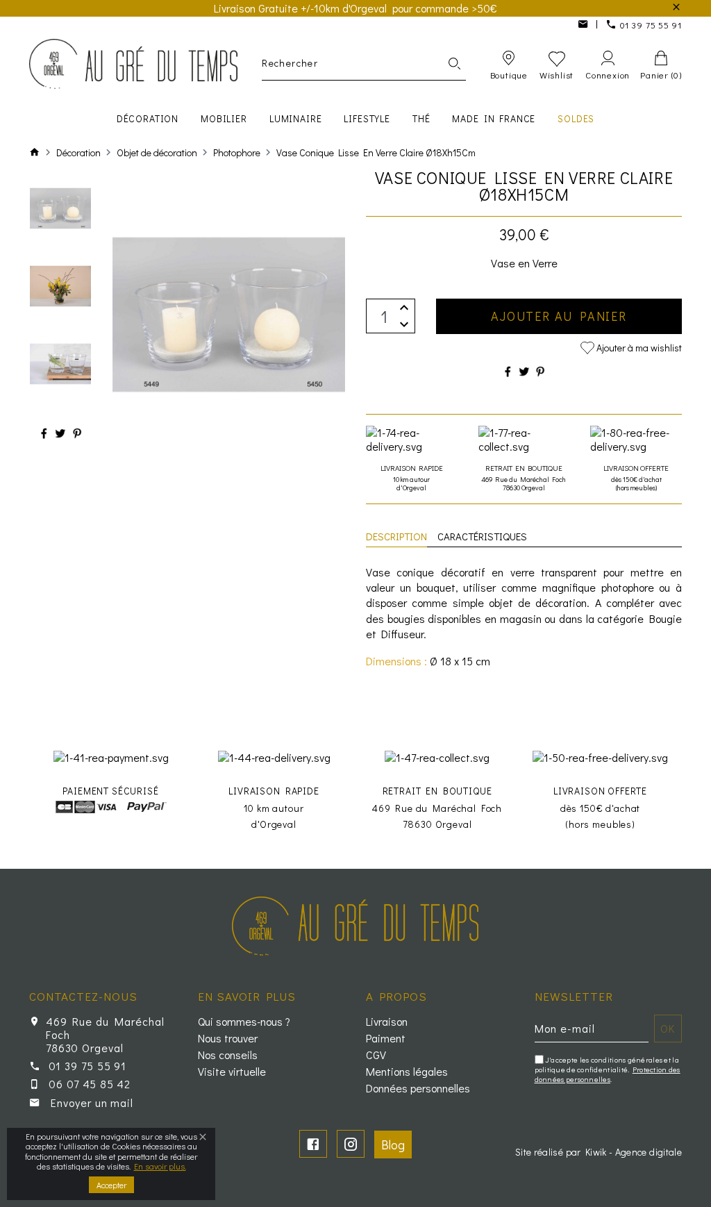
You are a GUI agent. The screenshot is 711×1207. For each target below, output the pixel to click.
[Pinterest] (77, 433)
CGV (376, 1055)
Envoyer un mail (92, 1102)
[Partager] (44, 433)
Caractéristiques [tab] (482, 536)
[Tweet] (60, 433)
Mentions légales (407, 1072)
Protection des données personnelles (607, 1074)
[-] (404, 324)
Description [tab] (396, 536)
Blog (393, 1144)
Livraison (387, 1022)
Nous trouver (228, 1038)
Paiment (385, 1038)
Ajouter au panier (559, 316)
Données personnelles (418, 1088)
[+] (404, 307)
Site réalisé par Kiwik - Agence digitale (598, 1151)
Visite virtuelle (232, 1072)
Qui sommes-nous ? (244, 1022)
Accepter (111, 1184)
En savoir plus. (160, 1166)
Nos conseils (228, 1055)
